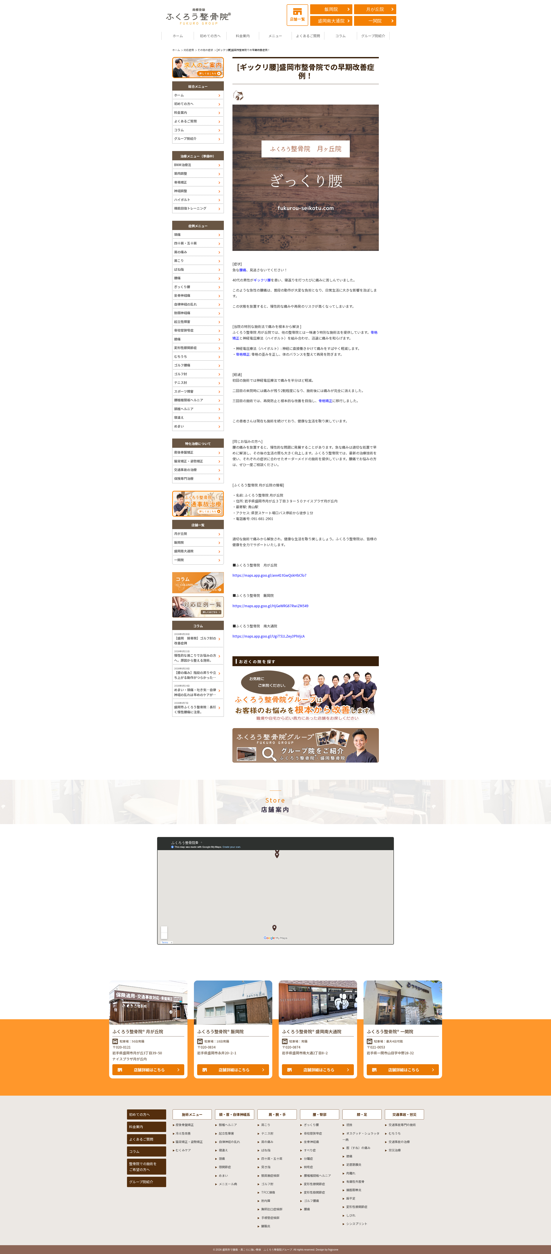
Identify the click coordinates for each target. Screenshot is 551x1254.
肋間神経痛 (182, 312)
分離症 (308, 1158)
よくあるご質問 (308, 35)
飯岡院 (331, 9)
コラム (340, 35)
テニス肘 (180, 382)
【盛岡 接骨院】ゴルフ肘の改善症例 (195, 640)
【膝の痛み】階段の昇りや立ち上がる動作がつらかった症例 (195, 675)
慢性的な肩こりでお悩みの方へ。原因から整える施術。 (195, 658)
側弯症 (308, 1167)
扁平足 (350, 1198)
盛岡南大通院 (331, 21)
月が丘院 (375, 9)
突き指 (265, 1167)
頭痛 (177, 234)
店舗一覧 (297, 19)
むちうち (180, 356)
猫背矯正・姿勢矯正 (188, 461)
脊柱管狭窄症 (183, 330)
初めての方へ (210, 35)
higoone (333, 1249)
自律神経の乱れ (185, 304)
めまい (179, 426)
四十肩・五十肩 (185, 243)
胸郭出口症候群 (271, 1209)
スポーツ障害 (183, 391)
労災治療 (395, 1150)
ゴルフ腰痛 (182, 365)
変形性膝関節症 (185, 347)
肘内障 (265, 1200)
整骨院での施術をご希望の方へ (143, 1166)
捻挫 (349, 1125)
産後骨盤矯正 (183, 452)
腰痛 (177, 278)
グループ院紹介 (373, 35)
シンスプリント (356, 1224)
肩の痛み (180, 252)
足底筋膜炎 (353, 1164)
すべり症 (310, 1150)
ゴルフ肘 (180, 374)
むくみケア (183, 1150)
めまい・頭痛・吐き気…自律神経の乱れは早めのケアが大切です (195, 692)
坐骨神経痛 (182, 295)
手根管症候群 (270, 1217)
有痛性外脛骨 (355, 1181)
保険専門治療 (183, 478)
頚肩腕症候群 (270, 1175)
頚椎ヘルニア (183, 408)
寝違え (179, 417)
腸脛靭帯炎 (353, 1190)
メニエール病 (228, 1184)
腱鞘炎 (265, 1226)
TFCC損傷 (268, 1192)
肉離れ (350, 1173)
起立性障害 (182, 321)
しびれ (350, 1215)
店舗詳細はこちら (149, 1069)
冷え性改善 (183, 1133)
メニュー (275, 35)
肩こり (179, 260)
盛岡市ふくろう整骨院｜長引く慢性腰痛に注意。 (195, 709)
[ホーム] (199, 16)
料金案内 (243, 35)
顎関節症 (225, 1167)
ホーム (178, 35)
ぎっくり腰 (182, 286)
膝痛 (177, 339)
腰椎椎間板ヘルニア (188, 400)
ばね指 (179, 269)
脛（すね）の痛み (358, 1148)
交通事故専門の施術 (402, 1125)
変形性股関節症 (314, 1192)
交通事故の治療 (185, 469)
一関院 (375, 21)
